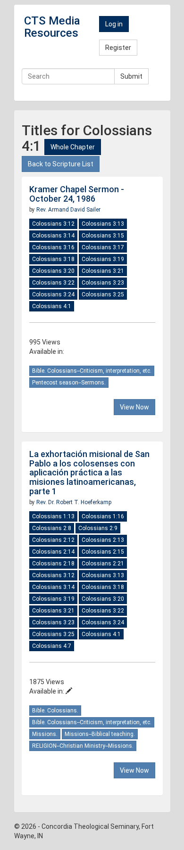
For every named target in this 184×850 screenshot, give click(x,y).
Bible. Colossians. (55, 710)
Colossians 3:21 (103, 271)
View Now (134, 407)
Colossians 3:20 (53, 271)
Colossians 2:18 (53, 563)
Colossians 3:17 (103, 247)
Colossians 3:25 (103, 294)
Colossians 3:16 (53, 247)
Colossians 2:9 (97, 528)
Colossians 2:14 (53, 551)
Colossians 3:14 (53, 235)
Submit (131, 76)
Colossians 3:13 (103, 224)
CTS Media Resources (52, 27)
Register (118, 47)
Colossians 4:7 (51, 646)
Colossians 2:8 (51, 528)
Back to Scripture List (60, 164)
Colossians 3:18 (53, 259)
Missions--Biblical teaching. (100, 734)
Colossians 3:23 (103, 282)
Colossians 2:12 (53, 540)
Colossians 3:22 (53, 282)
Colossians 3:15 (103, 235)
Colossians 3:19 (103, 259)
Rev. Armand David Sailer (68, 209)
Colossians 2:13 (103, 540)
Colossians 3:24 (53, 294)
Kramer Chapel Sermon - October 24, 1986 (76, 194)
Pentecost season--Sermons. (69, 382)
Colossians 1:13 (53, 516)
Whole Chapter (72, 147)
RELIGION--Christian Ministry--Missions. (83, 746)
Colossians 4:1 (51, 306)
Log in (114, 24)
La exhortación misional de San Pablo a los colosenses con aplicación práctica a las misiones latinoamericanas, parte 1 (89, 472)
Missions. (45, 734)
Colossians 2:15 (103, 551)
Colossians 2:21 (103, 563)
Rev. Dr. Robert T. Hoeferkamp (73, 502)
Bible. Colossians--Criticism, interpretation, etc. (91, 371)
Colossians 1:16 (103, 516)
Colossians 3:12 (53, 224)
